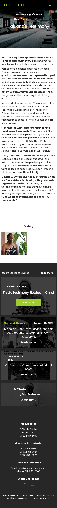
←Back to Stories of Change (28, 14)
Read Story (28, 302)
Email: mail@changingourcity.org (28, 468)
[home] (14, 4)
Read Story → (28, 342)
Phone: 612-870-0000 (28, 471)
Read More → (48, 272)
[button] (50, 5)
